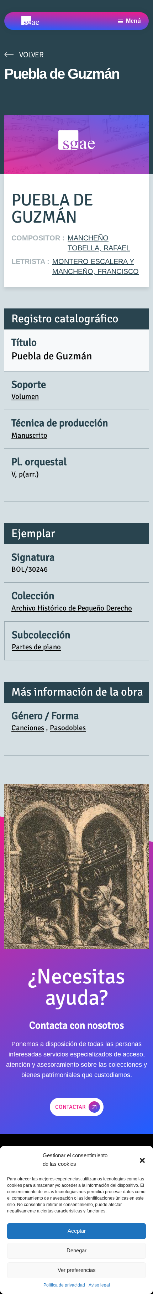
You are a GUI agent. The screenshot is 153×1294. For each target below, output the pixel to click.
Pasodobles (68, 727)
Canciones (27, 727)
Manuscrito (29, 435)
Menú (133, 21)
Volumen (25, 396)
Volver (31, 54)
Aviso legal (99, 1285)
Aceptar (77, 1231)
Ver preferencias (77, 1270)
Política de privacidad (64, 1285)
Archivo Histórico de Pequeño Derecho (71, 608)
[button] (142, 1159)
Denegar (76, 1250)
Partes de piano (36, 646)
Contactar (70, 1107)
